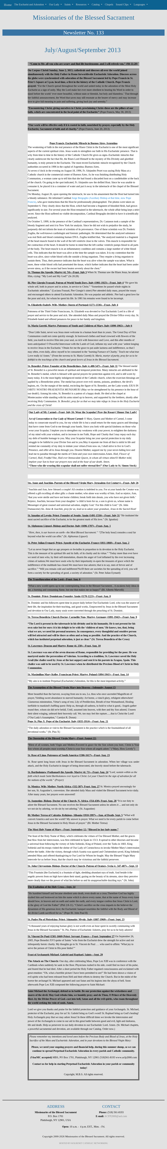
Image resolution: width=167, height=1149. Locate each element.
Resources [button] (81, 4)
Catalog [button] (96, 4)
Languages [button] (140, 4)
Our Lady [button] (54, 4)
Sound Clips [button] (122, 4)
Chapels (109, 4)
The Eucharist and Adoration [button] (29, 4)
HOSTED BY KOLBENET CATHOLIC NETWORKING (83, 1143)
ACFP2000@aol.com (115, 1116)
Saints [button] (67, 4)
